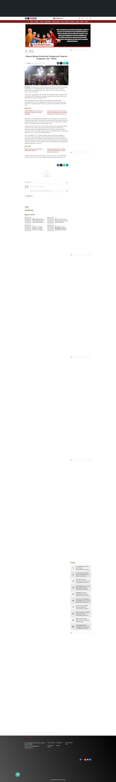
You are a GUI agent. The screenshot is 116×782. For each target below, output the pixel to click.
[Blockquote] (42, 191)
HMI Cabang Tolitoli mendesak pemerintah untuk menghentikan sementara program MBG (83, 581)
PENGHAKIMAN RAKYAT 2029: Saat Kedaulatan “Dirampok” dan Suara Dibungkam (33, 112)
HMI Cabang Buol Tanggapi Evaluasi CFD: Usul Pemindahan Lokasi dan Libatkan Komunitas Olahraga (82, 614)
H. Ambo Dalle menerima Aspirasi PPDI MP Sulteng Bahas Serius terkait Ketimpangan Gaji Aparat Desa (82, 574)
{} (47, 190)
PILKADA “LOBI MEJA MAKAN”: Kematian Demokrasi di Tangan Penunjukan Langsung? (38, 229)
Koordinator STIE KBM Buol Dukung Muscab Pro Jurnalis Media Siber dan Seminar (83, 600)
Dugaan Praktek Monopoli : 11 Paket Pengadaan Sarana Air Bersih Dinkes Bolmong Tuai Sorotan (56, 150)
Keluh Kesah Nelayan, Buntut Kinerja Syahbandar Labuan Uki (34, 149)
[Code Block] (44, 191)
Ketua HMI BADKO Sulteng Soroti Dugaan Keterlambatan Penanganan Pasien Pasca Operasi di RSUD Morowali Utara (83, 568)
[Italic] (33, 191)
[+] (49, 190)
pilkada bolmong (29, 210)
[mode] (87, 18)
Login (67, 182)
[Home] (29, 21)
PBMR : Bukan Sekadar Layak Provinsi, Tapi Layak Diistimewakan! (82, 620)
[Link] (46, 191)
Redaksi (29, 63)
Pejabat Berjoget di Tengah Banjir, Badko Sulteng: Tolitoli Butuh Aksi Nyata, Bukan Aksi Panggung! (83, 587)
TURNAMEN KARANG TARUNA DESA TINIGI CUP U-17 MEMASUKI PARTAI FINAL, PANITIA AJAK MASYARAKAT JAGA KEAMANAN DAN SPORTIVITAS (82, 627)
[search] (90, 18)
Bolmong (31, 50)
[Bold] (31, 191)
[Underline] (35, 191)
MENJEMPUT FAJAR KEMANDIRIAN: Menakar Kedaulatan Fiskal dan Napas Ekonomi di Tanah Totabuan (61, 229)
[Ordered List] (38, 191)
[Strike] (36, 191)
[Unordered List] (40, 191)
